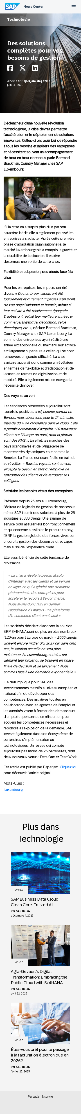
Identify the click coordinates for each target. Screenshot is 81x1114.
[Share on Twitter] (22, 69)
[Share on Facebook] (10, 69)
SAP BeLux (23, 911)
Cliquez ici (68, 767)
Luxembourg (13, 789)
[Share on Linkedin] (35, 69)
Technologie (18, 19)
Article (11, 81)
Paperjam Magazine (35, 81)
